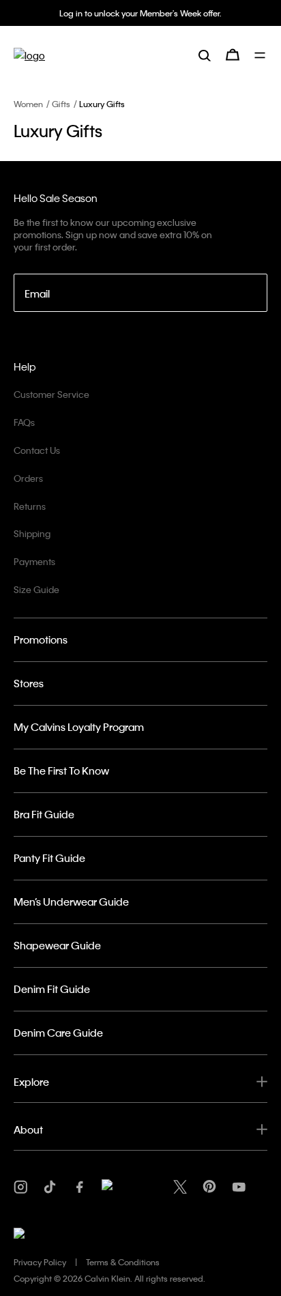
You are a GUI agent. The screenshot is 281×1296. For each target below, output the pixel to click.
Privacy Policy (40, 1261)
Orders (28, 478)
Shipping (32, 533)
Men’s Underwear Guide (71, 901)
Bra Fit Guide (44, 814)
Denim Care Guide (58, 1032)
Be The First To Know (61, 770)
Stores (29, 683)
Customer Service (51, 394)
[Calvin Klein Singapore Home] (29, 54)
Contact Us (37, 450)
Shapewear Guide (57, 945)
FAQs (24, 422)
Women (28, 103)
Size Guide (36, 589)
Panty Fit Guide (49, 858)
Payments (34, 561)
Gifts (61, 103)
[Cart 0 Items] (232, 54)
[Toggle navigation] (260, 55)
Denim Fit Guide (52, 989)
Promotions (41, 639)
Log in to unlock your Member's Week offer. (140, 13)
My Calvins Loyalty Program (79, 727)
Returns (30, 506)
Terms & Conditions (123, 1261)
